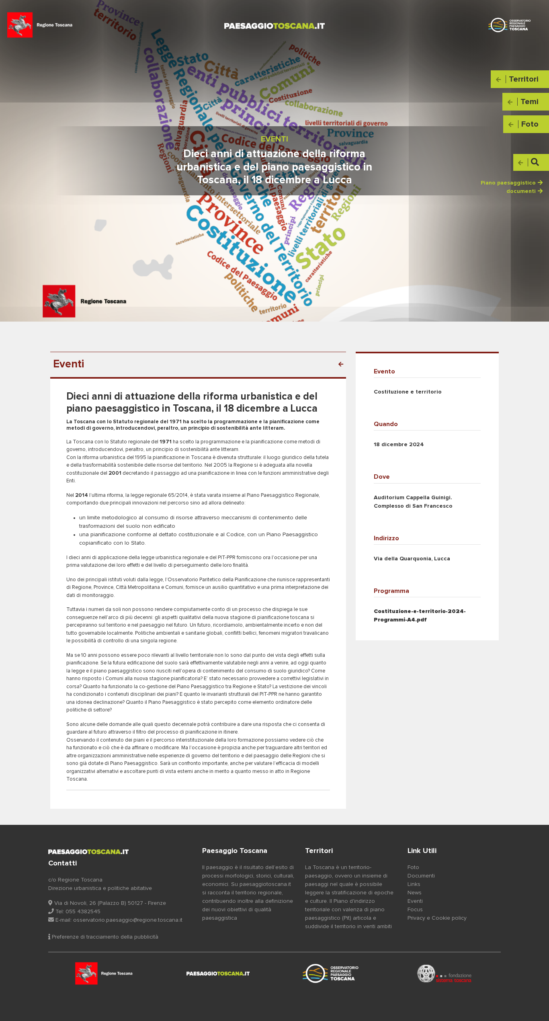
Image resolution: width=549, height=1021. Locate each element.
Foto (413, 867)
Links (414, 884)
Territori (319, 851)
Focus (415, 909)
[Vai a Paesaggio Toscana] (331, 973)
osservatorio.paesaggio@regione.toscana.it (127, 920)
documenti (521, 191)
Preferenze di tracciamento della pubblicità (104, 937)
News (415, 893)
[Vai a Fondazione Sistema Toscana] (444, 973)
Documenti (421, 876)
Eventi (415, 901)
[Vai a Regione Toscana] (105, 973)
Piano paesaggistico (508, 183)
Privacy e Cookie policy (437, 918)
